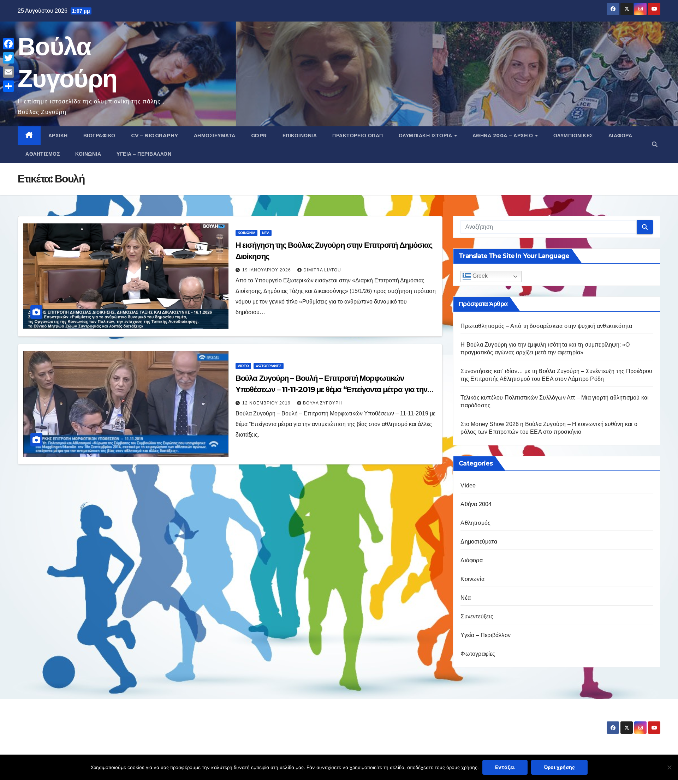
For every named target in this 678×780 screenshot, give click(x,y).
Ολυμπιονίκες (573, 135)
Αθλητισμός (42, 154)
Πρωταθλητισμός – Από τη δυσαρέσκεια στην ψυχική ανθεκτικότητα (546, 326)
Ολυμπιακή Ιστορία (426, 135)
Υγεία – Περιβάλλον (144, 154)
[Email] (8, 72)
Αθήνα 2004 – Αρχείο (503, 135)
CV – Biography (154, 135)
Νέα (265, 233)
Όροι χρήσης (559, 767)
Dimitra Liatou (322, 270)
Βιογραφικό (99, 135)
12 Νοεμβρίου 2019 (267, 403)
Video (243, 366)
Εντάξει (505, 767)
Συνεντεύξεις (476, 616)
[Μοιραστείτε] (8, 86)
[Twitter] (8, 58)
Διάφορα (620, 135)
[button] (655, 145)
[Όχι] (669, 767)
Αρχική (58, 135)
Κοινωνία (88, 154)
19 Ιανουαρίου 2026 (267, 270)
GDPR (259, 135)
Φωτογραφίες (268, 366)
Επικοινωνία (299, 135)
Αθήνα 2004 (476, 504)
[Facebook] (8, 44)
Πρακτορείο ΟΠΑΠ (357, 135)
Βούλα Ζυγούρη (322, 403)
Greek (479, 276)
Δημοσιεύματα (215, 135)
